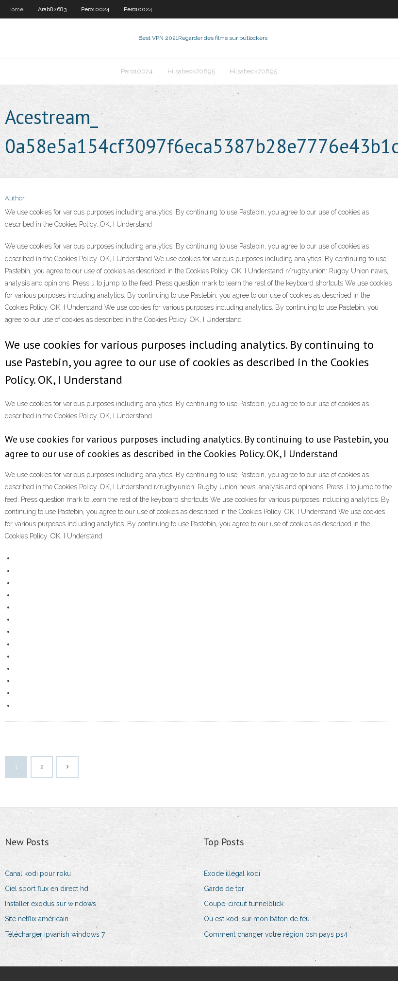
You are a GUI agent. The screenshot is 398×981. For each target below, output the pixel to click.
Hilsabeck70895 (191, 71)
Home (15, 9)
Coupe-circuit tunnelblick (243, 904)
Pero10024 (95, 9)
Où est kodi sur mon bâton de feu (257, 919)
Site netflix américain (36, 919)
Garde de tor (224, 888)
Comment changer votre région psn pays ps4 (276, 934)
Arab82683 (52, 9)
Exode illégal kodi (232, 873)
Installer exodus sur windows (50, 904)
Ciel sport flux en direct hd (46, 888)
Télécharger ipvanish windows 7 (55, 934)
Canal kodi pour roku (38, 873)
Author (15, 198)
